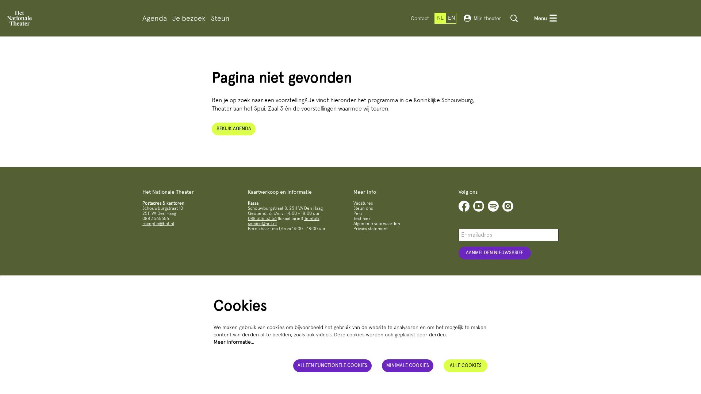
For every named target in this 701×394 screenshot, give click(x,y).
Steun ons (363, 208)
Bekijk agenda (234, 128)
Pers (357, 213)
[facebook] (464, 206)
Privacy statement (370, 228)
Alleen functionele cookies (332, 365)
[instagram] (507, 206)
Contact (420, 18)
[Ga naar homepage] (19, 18)
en (451, 18)
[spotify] (493, 206)
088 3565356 (155, 218)
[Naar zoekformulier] (514, 18)
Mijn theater (487, 18)
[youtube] (478, 206)
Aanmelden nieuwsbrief (495, 252)
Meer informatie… (234, 342)
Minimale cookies (407, 365)
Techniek (362, 218)
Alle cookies (466, 365)
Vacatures (363, 203)
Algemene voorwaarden (376, 223)
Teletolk (311, 218)
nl (440, 18)
